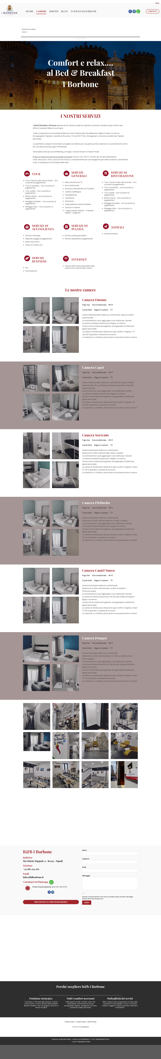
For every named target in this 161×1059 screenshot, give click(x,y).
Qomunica (85, 1027)
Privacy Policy (69, 1022)
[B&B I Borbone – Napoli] (12, 10)
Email (84, 867)
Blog (64, 11)
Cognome (85, 859)
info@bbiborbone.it (33, 877)
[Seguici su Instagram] (134, 11)
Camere (41, 11)
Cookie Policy (81, 1022)
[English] (156, 3)
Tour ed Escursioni (83, 11)
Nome (84, 850)
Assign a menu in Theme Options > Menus (143, 1)
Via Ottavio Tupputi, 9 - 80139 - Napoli (43, 861)
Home (29, 11)
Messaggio (86, 876)
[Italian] (158, 3)
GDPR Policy (91, 1022)
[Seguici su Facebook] (130, 11)
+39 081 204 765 (31, 869)
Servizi (53, 11)
